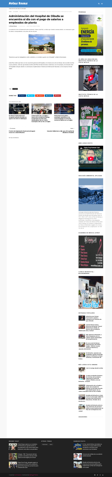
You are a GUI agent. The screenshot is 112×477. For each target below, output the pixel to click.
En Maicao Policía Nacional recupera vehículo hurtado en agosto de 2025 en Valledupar (18, 117)
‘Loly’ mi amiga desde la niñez (94, 368)
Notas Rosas (18, 3)
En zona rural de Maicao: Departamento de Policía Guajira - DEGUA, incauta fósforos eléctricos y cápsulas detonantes (89, 346)
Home (10, 11)
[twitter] (97, 475)
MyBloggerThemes (33, 475)
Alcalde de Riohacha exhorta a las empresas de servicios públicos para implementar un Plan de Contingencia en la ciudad (91, 408)
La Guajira (15, 11)
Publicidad (44, 444)
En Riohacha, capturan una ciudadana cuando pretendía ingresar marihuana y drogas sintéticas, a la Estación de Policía (91, 355)
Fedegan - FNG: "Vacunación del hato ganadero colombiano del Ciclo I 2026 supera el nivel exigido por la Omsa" (27, 455)
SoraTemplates (17, 475)
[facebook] (94, 475)
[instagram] (100, 475)
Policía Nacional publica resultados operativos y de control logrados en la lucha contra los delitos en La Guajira (63, 118)
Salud (51, 444)
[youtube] (102, 475)
